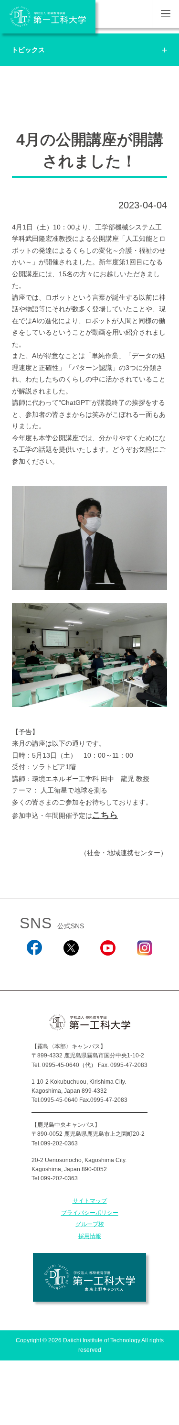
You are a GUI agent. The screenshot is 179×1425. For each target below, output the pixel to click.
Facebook (35, 968)
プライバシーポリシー (89, 1212)
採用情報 (89, 1236)
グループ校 (89, 1224)
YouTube (108, 968)
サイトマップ (90, 1200)
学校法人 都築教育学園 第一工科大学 (47, 16)
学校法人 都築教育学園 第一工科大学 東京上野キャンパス (89, 1277)
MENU (165, 14)
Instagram (144, 968)
